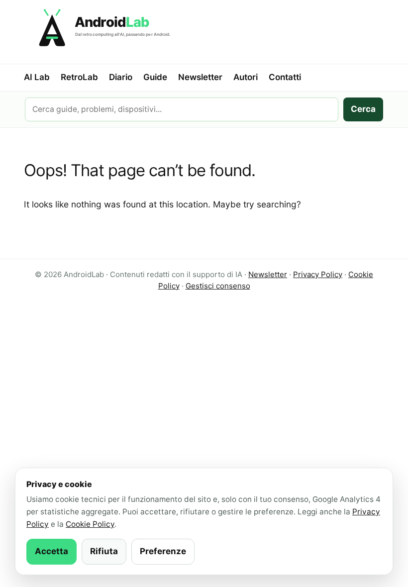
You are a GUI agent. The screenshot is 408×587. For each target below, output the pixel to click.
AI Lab (37, 77)
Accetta (51, 551)
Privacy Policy (317, 274)
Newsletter (200, 77)
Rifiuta (104, 551)
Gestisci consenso (218, 286)
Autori (245, 77)
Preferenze (163, 551)
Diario (120, 77)
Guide (155, 77)
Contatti (285, 77)
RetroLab (79, 77)
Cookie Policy (90, 524)
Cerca (363, 109)
